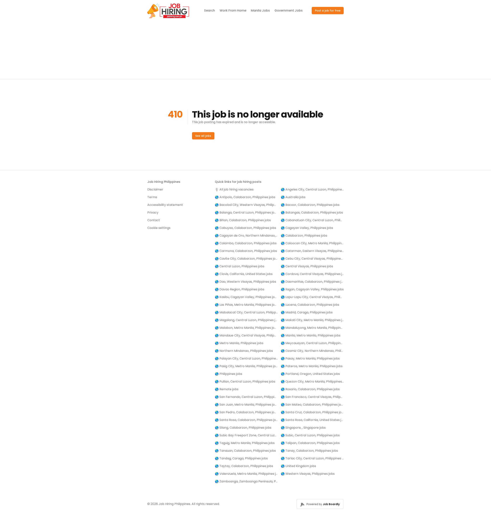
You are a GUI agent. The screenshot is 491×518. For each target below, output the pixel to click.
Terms (152, 197)
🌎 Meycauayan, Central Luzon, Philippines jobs (312, 343)
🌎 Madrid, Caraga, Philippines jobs (307, 312)
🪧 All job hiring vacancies (234, 189)
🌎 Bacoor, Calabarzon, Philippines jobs (310, 205)
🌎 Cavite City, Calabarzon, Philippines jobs (246, 258)
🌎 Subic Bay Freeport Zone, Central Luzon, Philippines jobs (246, 435)
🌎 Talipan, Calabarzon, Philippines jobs (310, 443)
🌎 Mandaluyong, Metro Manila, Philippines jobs (312, 328)
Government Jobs (288, 10)
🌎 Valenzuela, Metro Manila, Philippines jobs (246, 474)
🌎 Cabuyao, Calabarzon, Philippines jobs (245, 228)
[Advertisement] (245, 50)
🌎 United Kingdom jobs (298, 466)
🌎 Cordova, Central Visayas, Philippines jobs (312, 274)
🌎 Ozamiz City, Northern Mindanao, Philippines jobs (312, 351)
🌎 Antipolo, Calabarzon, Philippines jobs (245, 197)
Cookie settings (159, 228)
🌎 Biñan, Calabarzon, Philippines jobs (243, 220)
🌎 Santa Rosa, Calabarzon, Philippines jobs (246, 420)
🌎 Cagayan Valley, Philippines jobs (307, 228)
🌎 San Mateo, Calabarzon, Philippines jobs (312, 404)
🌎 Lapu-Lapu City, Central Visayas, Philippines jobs (312, 297)
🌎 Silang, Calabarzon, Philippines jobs (243, 427)
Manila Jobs (260, 10)
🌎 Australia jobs (293, 197)
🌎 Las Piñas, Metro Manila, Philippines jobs (246, 305)
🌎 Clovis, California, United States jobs (244, 274)
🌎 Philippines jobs (228, 374)
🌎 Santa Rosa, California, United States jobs (312, 420)
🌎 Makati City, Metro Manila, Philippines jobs (312, 320)
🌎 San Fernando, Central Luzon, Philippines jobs (246, 397)
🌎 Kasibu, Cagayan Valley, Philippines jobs (246, 297)
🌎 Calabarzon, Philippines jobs (304, 235)
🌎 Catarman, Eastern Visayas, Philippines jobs (312, 251)
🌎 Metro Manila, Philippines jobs (239, 343)
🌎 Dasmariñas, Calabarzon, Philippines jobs (312, 281)
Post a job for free (327, 10)
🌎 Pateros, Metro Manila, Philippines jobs (312, 366)
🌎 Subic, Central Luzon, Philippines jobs (310, 435)
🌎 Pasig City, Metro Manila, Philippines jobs (246, 366)
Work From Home (233, 10)
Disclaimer (155, 189)
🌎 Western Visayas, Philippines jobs (308, 474)
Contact (153, 220)
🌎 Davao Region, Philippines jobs (239, 289)
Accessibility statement (165, 205)
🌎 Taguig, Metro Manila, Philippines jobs (245, 443)
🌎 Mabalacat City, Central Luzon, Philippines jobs (246, 312)
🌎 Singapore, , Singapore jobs (303, 427)
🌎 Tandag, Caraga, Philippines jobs (241, 458)
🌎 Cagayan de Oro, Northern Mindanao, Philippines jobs (246, 235)
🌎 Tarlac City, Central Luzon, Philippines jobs (312, 458)
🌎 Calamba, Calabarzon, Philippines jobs (246, 243)
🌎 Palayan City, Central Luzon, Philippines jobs (246, 358)
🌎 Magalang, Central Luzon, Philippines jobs (246, 320)
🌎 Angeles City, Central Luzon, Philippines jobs (312, 189)
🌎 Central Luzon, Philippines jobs (239, 266)
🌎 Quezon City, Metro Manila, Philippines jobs (312, 381)
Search (209, 10)
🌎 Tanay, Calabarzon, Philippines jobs (309, 450)
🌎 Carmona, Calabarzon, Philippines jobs (246, 251)
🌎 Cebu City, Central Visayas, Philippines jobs (312, 258)
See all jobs (203, 136)
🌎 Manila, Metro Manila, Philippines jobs (310, 335)
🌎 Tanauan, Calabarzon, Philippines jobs (245, 450)
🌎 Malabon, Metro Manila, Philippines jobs (246, 328)
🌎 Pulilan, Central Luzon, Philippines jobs (245, 381)
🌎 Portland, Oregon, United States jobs (310, 374)
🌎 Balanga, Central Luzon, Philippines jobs (246, 212)
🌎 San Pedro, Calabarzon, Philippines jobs (246, 412)
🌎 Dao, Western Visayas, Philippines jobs (245, 281)
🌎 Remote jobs (226, 389)
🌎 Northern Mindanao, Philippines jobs (244, 351)
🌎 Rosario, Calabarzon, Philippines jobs (310, 389)
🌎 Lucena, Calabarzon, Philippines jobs (310, 305)
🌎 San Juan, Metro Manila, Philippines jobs (246, 404)
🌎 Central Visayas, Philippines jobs (307, 266)
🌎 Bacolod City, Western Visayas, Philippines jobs (246, 205)
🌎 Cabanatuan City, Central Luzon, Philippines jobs (312, 220)
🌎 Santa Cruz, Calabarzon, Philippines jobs (312, 412)
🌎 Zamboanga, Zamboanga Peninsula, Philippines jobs (246, 481)
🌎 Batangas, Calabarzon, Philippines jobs (312, 212)
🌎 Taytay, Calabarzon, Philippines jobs (244, 466)
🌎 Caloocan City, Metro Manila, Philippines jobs (312, 243)
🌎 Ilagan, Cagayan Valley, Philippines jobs (312, 289)
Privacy (152, 212)
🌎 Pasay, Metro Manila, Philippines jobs (310, 358)
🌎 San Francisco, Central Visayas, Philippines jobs (312, 397)
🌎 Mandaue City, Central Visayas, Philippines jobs (246, 335)
